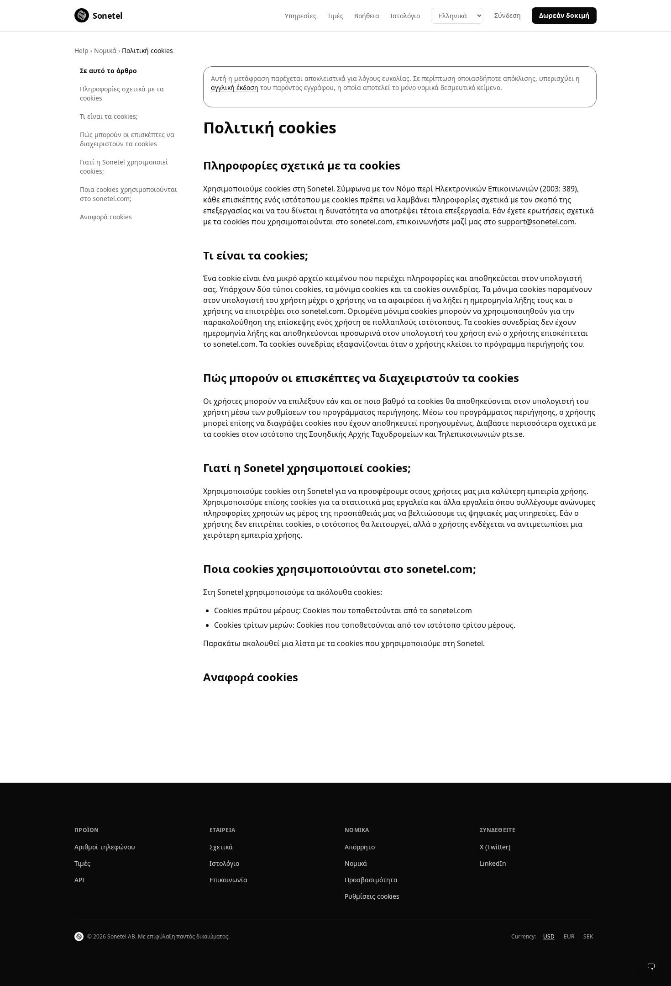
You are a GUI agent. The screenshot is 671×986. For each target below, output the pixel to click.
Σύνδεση (507, 15)
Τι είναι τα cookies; (109, 116)
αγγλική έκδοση (234, 87)
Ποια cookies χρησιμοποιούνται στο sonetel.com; (128, 194)
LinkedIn (493, 863)
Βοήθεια (366, 15)
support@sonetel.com (536, 222)
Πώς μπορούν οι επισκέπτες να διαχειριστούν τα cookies (127, 139)
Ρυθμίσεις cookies (372, 896)
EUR (569, 936)
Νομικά (105, 50)
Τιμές (335, 15)
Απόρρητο (360, 847)
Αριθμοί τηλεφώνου (104, 847)
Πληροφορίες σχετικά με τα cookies (122, 93)
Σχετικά (221, 847)
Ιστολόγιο (405, 15)
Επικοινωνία (228, 879)
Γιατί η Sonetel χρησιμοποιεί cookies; (124, 166)
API (79, 879)
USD (549, 936)
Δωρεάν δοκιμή (564, 15)
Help (81, 50)
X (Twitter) (495, 847)
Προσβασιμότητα (371, 879)
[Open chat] (651, 966)
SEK (588, 936)
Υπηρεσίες (300, 15)
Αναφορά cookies (106, 216)
